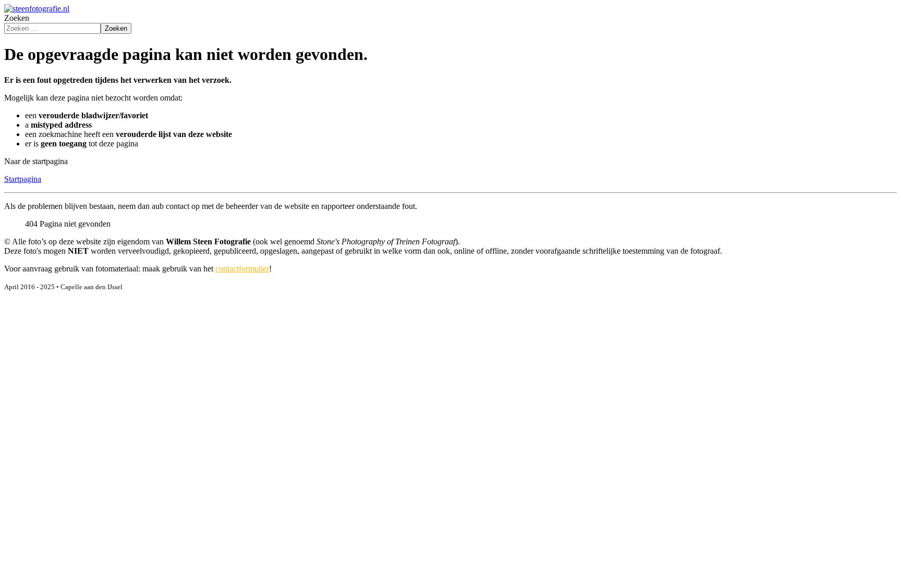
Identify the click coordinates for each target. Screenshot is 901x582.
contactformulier (242, 268)
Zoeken (16, 18)
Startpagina (22, 179)
